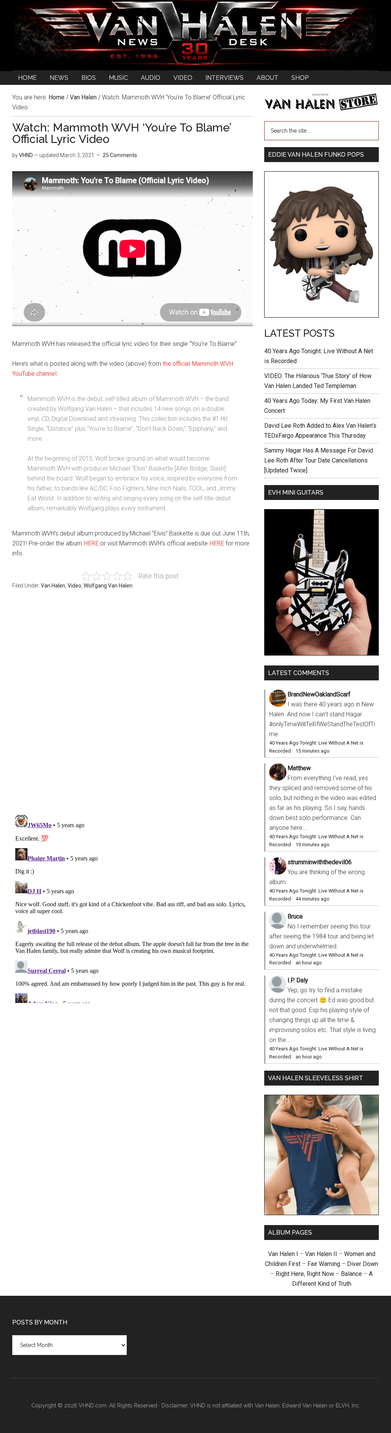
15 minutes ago (313, 751)
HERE (91, 543)
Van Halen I (283, 1254)
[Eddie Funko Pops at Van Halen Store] (321, 315)
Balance (351, 1273)
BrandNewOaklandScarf (319, 694)
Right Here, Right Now (305, 1273)
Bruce (295, 916)
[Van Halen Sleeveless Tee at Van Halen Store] (321, 1213)
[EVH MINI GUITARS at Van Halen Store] (321, 653)
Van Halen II (321, 1254)
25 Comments (120, 155)
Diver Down (362, 1263)
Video (74, 586)
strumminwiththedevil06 (320, 862)
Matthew (299, 768)
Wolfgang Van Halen (108, 586)
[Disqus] (132, 907)
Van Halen (53, 586)
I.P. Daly (298, 980)
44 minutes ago (313, 899)
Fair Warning (323, 1263)
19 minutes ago (313, 844)
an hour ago (309, 963)
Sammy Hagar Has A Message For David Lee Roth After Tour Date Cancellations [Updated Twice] (318, 460)
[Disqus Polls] (132, 706)
